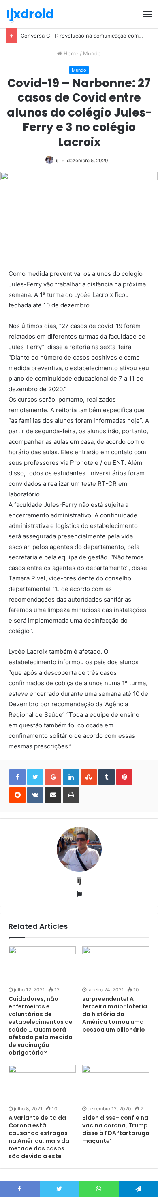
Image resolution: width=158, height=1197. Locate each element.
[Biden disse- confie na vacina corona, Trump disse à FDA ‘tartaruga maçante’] (115, 1084)
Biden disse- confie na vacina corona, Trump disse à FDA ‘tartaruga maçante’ (115, 1129)
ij (57, 160)
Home (70, 53)
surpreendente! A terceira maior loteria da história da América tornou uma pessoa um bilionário (114, 1014)
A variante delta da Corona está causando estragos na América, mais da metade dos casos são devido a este (39, 1137)
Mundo (92, 53)
